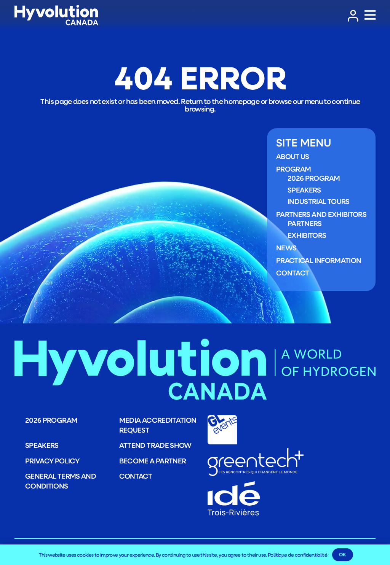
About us (292, 156)
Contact (292, 272)
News (286, 247)
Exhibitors (307, 235)
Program (293, 168)
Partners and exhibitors (321, 214)
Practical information (318, 260)
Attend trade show (155, 445)
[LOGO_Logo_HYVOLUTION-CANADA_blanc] (56, 15)
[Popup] (370, 15)
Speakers (304, 189)
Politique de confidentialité (297, 554)
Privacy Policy (52, 460)
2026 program (314, 178)
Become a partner (152, 460)
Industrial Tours (319, 201)
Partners (305, 223)
